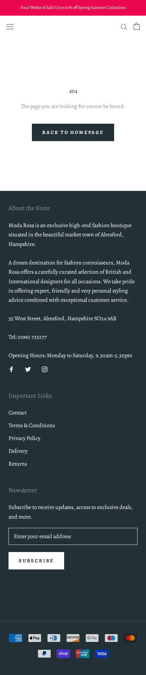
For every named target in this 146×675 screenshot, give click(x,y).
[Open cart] (137, 26)
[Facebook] (11, 369)
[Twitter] (28, 369)
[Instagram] (44, 369)
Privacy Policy (24, 438)
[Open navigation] (9, 26)
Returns (18, 464)
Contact (18, 413)
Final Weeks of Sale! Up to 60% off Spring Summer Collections (73, 7)
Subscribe (36, 560)
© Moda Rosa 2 (73, 597)
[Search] (124, 26)
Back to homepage (73, 132)
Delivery (18, 451)
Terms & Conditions (32, 425)
